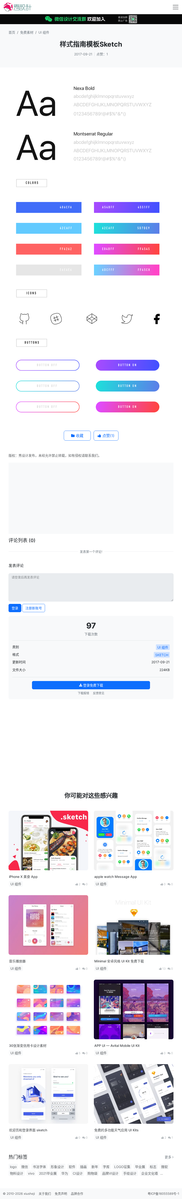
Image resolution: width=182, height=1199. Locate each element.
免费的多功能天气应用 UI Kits (116, 1130)
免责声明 (61, 1193)
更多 (168, 1157)
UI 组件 (43, 32)
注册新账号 (33, 608)
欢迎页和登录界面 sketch (28, 1130)
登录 (15, 608)
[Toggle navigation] (175, 7)
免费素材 (26, 32)
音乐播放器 (17, 961)
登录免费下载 (92, 685)
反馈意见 (98, 693)
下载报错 (83, 693)
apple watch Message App (115, 877)
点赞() (107, 435)
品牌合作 (77, 1193)
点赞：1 (102, 54)
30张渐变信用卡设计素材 (27, 1046)
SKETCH (161, 655)
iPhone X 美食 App (23, 877)
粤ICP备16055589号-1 (163, 1193)
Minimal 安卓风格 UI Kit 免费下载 (119, 961)
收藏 (79, 435)
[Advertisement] (96, 498)
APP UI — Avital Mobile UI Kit (117, 1046)
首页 (12, 32)
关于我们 (45, 1193)
